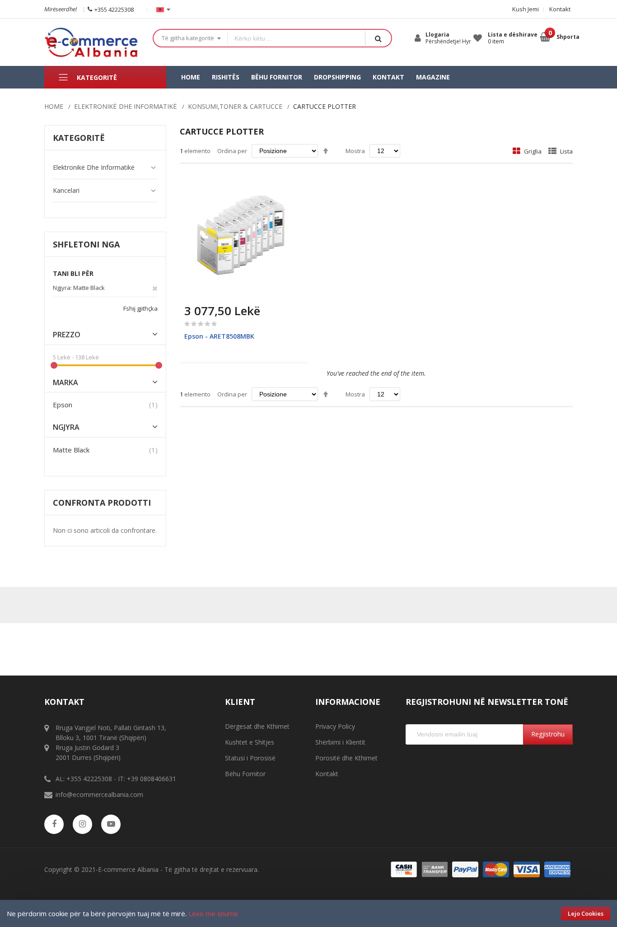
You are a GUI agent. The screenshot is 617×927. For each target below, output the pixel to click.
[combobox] (296, 38)
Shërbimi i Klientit (340, 742)
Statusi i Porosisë (250, 758)
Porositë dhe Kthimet (346, 758)
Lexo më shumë (213, 913)
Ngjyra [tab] (66, 427)
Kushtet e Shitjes (249, 742)
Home (53, 106)
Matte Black (71, 449)
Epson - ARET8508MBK (219, 336)
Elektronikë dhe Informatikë (125, 106)
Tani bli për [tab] (73, 273)
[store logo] (91, 42)
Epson (62, 404)
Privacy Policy (335, 726)
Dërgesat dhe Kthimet (257, 726)
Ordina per (232, 151)
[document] (308, 913)
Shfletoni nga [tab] (86, 244)
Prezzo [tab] (66, 335)
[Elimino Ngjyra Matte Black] (155, 288)
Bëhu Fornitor (245, 773)
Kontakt (559, 9)
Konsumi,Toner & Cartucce (235, 106)
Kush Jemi (525, 9)
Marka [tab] (65, 382)
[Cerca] (378, 38)
